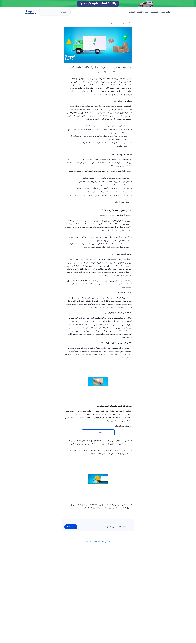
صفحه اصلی (166, 12)
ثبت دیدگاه (70, 526)
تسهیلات (154, 12)
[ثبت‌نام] (98, 3)
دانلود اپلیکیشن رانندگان (138, 12)
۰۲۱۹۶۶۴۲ (98, 432)
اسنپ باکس (114, 23)
